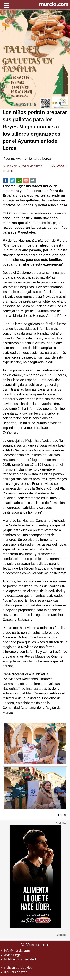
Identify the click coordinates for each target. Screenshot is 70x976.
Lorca (62, 815)
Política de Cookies (18, 968)
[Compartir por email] (26, 180)
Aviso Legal (12, 955)
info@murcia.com (17, 950)
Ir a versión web (15, 972)
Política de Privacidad (20, 959)
